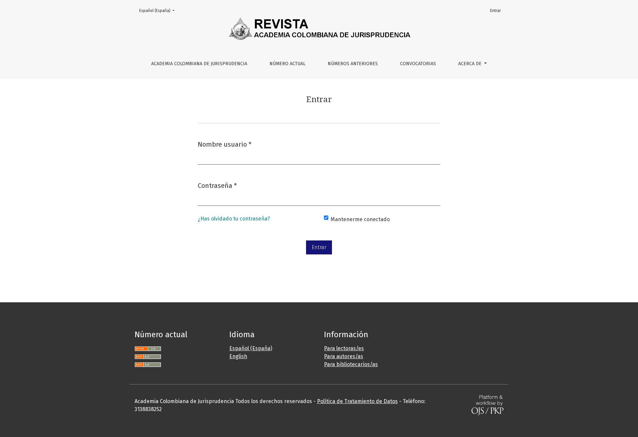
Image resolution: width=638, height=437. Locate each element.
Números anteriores (353, 64)
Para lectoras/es (344, 348)
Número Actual (287, 64)
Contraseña (217, 185)
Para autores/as (343, 356)
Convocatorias (418, 64)
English (238, 356)
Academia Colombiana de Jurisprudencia (199, 64)
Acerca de (470, 64)
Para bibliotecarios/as (351, 364)
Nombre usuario (225, 144)
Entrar (495, 10)
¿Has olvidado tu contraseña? (234, 219)
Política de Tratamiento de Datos (357, 401)
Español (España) (159, 10)
